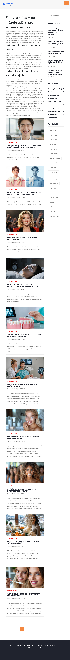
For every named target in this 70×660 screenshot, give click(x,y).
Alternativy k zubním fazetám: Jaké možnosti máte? (22, 385)
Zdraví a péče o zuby (56, 89)
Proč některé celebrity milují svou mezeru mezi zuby (22, 238)
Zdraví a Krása (56, 117)
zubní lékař (53, 163)
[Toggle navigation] (66, 3)
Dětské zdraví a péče (56, 101)
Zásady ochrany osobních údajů (46, 645)
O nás (9, 645)
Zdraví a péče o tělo (56, 108)
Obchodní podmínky (23, 645)
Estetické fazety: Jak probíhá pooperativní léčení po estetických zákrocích (22, 286)
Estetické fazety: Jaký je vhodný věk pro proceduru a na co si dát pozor (24, 194)
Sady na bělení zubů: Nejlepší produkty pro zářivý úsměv (23, 595)
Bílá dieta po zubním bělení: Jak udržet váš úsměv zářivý (23, 542)
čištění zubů (53, 172)
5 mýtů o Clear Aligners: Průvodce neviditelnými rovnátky (21, 490)
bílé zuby (52, 193)
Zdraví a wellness (56, 95)
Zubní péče (56, 92)
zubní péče (53, 211)
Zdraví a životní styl (56, 111)
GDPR (29, 647)
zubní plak (53, 167)
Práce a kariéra (56, 114)
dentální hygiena (55, 158)
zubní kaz (53, 188)
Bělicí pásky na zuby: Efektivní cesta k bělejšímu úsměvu (23, 438)
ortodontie (53, 221)
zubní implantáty (55, 207)
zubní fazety (53, 149)
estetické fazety (55, 216)
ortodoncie (53, 144)
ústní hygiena (54, 183)
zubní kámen (54, 154)
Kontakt (39, 647)
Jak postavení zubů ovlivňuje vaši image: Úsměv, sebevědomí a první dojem (24, 146)
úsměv (52, 202)
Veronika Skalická (12, 150)
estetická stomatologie (54, 178)
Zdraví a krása (12, 142)
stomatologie (54, 197)
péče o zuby (53, 130)
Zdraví (56, 105)
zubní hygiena (54, 135)
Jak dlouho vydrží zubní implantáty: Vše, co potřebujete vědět (24, 335)
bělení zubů (53, 140)
